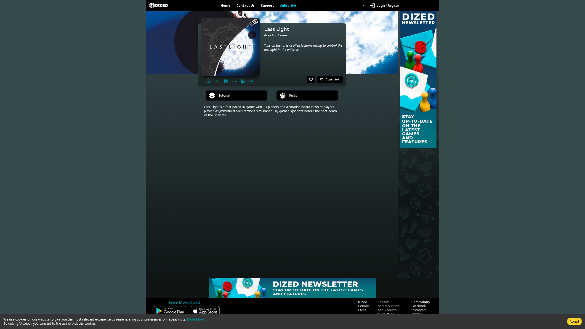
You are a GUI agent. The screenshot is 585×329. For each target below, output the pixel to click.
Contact (364, 306)
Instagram (419, 310)
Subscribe (288, 5)
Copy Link (330, 79)
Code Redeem (386, 310)
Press (362, 310)
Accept (574, 321)
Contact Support (388, 306)
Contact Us (246, 5)
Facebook (418, 306)
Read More (195, 319)
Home (225, 5)
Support (267, 5)
